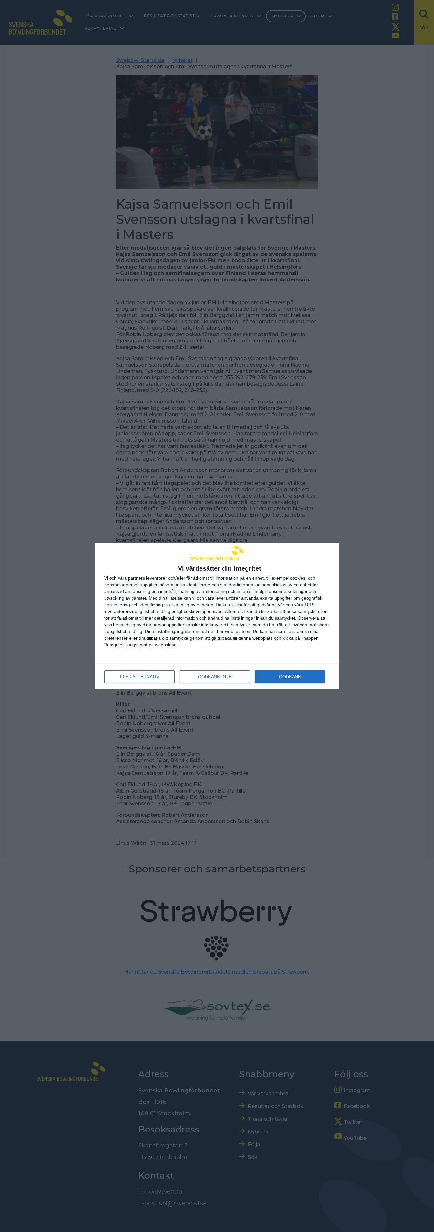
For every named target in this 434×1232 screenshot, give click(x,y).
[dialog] (217, 616)
